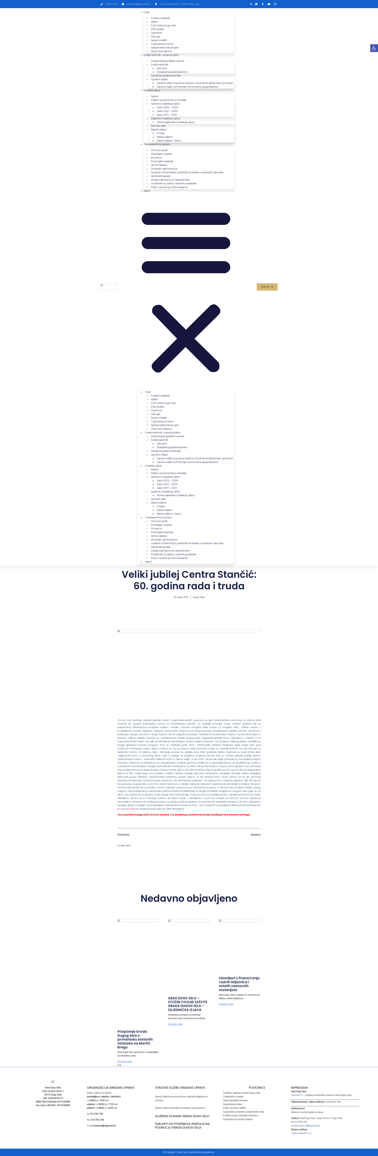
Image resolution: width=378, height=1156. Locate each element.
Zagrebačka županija (233, 1096)
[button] (251, 4)
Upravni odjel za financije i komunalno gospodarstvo (187, 86)
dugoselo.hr (297, 1095)
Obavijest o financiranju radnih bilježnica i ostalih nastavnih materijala (239, 984)
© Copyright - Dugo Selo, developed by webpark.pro (189, 1152)
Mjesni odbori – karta (169, 140)
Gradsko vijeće (152, 90)
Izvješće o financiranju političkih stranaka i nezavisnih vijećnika (187, 172)
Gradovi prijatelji (160, 18)
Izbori (147, 190)
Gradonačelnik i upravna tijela (161, 55)
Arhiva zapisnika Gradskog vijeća (175, 122)
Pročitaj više (124, 1061)
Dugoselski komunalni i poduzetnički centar (243, 1111)
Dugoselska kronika (232, 1104)
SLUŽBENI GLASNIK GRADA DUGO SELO (182, 1116)
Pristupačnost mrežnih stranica (238, 1119)
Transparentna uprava (157, 144)
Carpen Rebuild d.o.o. (301, 1133)
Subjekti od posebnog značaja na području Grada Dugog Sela (182, 1126)
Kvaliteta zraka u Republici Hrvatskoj (240, 1115)
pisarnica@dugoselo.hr (309, 1125)
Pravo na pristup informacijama (169, 187)
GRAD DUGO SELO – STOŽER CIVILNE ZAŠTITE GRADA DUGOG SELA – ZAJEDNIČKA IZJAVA (187, 1004)
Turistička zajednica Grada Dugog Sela (241, 1092)
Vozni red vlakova (161, 51)
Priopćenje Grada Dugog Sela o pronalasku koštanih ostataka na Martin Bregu (135, 1039)
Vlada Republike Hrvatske (235, 1100)
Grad (146, 12)
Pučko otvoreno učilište (234, 1108)
